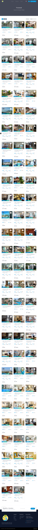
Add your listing (33, 1)
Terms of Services (22, 516)
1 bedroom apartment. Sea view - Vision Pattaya (11, 254)
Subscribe (33, 508)
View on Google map (29, 519)
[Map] (6, 19)
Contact (21, 1)
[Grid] (2, 19)
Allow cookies (35, 528)
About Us (15, 516)
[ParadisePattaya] (3, 1)
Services (15, 518)
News (14, 517)
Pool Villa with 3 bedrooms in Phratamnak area (11, 133)
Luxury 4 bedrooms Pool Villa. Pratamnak (21, 133)
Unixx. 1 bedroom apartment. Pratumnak (10, 375)
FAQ (20, 518)
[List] (4, 19)
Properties (17, 1)
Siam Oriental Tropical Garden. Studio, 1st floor (23, 81)
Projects (12, 1)
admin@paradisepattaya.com (29, 520)
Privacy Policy (21, 517)
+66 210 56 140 (29, 522)
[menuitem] (25, 3)
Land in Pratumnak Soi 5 (7, 306)
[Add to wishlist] (11, 22)
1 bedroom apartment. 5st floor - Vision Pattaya (22, 494)
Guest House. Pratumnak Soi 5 (19, 306)
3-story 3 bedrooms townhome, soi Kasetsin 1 (22, 254)
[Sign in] (29, 1)
